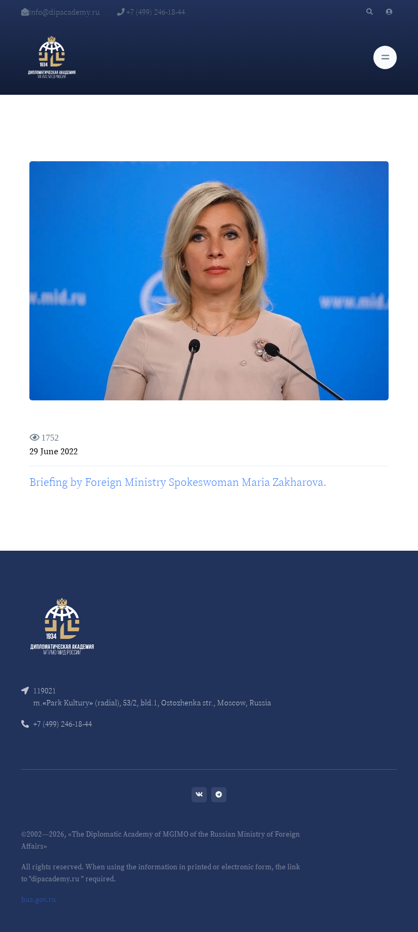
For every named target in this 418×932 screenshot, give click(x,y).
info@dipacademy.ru (64, 12)
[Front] (62, 625)
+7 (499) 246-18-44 (155, 12)
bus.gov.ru (38, 899)
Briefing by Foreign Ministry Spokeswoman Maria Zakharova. (178, 482)
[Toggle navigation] (385, 57)
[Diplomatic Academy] (51, 57)
